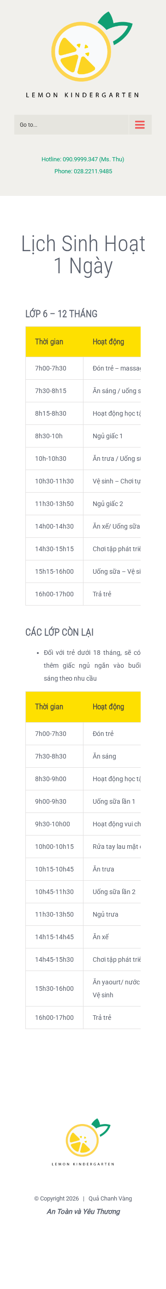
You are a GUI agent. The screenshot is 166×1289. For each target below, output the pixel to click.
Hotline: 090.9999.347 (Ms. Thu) (83, 159)
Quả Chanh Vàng (110, 1198)
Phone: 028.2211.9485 (83, 171)
